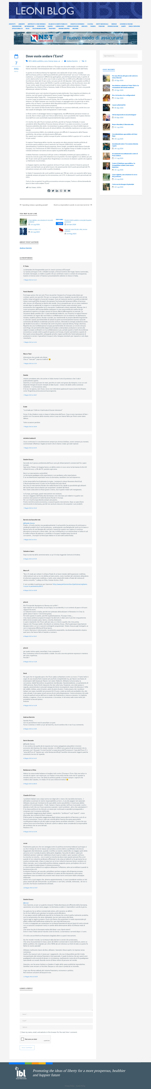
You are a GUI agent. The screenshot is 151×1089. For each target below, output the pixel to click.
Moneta (93, 26)
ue (59, 61)
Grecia (50, 61)
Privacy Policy (69, 1086)
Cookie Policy (80, 1086)
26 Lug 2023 (35, 232)
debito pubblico (38, 61)
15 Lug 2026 (35, 225)
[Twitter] (53, 191)
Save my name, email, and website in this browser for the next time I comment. (49, 1032)
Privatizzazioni (113, 26)
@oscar (26, 903)
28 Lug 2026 (118, 149)
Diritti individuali (102, 24)
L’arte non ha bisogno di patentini (123, 184)
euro (46, 61)
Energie (114, 24)
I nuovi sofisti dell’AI (118, 105)
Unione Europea (64, 28)
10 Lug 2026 (118, 187)
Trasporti (52, 28)
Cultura (90, 24)
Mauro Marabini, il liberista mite (123, 124)
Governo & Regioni (126, 24)
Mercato (84, 26)
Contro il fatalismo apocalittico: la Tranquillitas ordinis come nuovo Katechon (123, 165)
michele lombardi (29, 438)
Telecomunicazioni (39, 28)
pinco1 (25, 602)
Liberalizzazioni (72, 26)
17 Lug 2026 (118, 158)
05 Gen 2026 (71, 225)
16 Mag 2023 (71, 234)
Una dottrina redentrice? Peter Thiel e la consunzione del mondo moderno (125, 86)
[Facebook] (49, 191)
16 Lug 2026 (118, 170)
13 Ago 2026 (118, 98)
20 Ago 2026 (118, 80)
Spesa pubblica (17, 28)
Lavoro (50, 26)
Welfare (75, 28)
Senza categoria (134, 26)
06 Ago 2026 (118, 108)
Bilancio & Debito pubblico (58, 24)
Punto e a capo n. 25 (34, 229)
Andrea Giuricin (72, 61)
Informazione (29, 26)
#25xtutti (12, 24)
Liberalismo (60, 26)
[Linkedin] (57, 191)
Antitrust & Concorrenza (37, 24)
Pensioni (102, 26)
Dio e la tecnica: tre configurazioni (123, 95)
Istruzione (41, 26)
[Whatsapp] (61, 191)
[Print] (65, 191)
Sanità (123, 26)
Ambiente (21, 24)
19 (85, 61)
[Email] (69, 191)
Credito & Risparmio (77, 24)
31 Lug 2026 (118, 127)
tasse (55, 61)
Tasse (27, 28)
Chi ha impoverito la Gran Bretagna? (124, 115)
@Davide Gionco (29, 523)
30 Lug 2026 (118, 139)
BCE (30, 61)
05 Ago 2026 (118, 118)
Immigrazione (16, 26)
